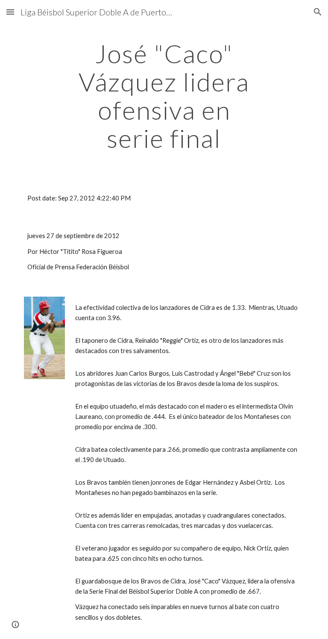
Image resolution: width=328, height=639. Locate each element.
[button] (10, 12)
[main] (164, 96)
